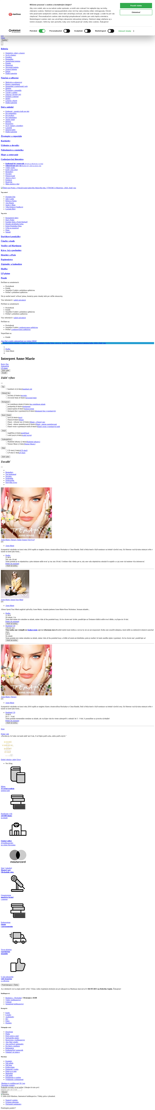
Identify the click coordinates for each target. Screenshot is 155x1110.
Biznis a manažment (12, 84)
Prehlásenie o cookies (13, 1077)
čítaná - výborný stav (37, 422)
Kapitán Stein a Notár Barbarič (16, 222)
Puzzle (4, 278)
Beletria (4, 49)
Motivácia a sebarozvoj (13, 82)
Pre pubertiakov (11, 117)
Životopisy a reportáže (13, 90)
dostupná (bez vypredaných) (46, 411)
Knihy (7, 1013)
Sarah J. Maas (10, 205)
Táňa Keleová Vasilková (14, 207)
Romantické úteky (11, 218)
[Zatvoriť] (2, 383)
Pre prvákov (9, 115)
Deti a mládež (7, 107)
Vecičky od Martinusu (11, 245)
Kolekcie (8, 180)
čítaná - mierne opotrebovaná (46, 424)
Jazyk (4, 430)
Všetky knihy (10, 168)
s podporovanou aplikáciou (28, 327)
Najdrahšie (9, 478)
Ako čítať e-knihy (11, 1042)
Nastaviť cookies (11, 1100)
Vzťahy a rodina (11, 92)
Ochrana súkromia (12, 1102)
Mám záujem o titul (12, 184)
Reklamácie (9, 1048)
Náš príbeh (9, 1063)
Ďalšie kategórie (11, 73)
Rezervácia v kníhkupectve (15, 1040)
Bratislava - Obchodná (13, 998)
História (8, 88)
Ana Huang (9, 203)
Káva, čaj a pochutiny (11, 250)
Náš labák (9, 1075)
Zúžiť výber (5, 457)
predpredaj (26, 406)
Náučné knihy (10, 130)
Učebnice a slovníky (10, 145)
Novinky (8, 174)
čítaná (21, 420)
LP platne (5, 273)
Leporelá (8, 128)
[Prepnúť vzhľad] (2, 43)
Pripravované (10, 176)
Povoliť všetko (136, 6)
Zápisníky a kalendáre (11, 264)
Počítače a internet (11, 97)
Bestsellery (9, 172)
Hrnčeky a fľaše (8, 255)
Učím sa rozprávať (12, 228)
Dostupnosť (5, 402)
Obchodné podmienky (13, 1104)
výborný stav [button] (10, 628)
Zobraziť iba (6, 393)
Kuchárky (5, 141)
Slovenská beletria (11, 67)
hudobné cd (27, 389)
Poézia (7, 71)
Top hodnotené (10, 474)
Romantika (9, 59)
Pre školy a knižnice (12, 1046)
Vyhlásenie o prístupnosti (14, 1079)
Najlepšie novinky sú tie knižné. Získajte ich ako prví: (20, 1087)
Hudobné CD (10, 626)
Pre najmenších (10, 113)
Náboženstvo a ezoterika (12, 150)
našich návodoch (20, 300)
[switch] (67, 31)
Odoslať (4, 1092)
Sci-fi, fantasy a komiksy (14, 126)
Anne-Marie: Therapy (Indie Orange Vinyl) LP (18, 540)
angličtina (25, 433)
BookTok (8, 182)
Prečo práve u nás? (12, 1036)
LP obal (22, 453)
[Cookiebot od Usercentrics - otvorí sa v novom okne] (15, 31)
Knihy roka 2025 (11, 170)
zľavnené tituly (31, 398)
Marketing (9, 1073)
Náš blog (8, 1065)
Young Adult (10, 119)
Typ (3, 387)
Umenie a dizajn (11, 101)
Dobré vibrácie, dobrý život (11, 760)
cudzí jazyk (27, 435)
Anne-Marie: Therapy (9, 697)
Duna (7, 230)
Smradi (8, 232)
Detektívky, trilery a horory (15, 53)
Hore (3, 729)
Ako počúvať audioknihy (14, 1044)
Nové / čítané (6, 415)
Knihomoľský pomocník (14, 1050)
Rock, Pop (5, 364)
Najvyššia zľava (11, 482)
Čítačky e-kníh (8, 241)
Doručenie (9, 1032)
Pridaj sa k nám (10, 1071)
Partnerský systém (11, 1069)
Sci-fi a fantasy (10, 55)
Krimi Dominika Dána (13, 226)
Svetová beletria (11, 69)
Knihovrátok (32, 630)
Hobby (7, 99)
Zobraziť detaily (124, 31)
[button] (79, 560)
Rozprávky (9, 124)
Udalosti (8, 1002)
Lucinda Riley (10, 209)
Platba (7, 1034)
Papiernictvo (7, 259)
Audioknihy (9, 1017)
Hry (2, 36)
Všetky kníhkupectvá (13, 1000)
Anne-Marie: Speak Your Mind (12, 600)
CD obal (23, 450)
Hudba (4, 269)
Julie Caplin (9, 199)
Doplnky (4, 40)
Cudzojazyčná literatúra (12, 159)
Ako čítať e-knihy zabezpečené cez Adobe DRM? (19, 341)
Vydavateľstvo (6, 439)
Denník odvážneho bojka (14, 224)
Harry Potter (9, 220)
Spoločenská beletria (12, 61)
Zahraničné (5, 366)
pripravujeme (29, 409)
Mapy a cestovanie (9, 154)
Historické (9, 65)
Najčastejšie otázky (12, 1038)
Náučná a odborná (9, 78)
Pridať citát (5, 734)
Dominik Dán (10, 197)
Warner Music (29, 444)
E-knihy (8, 1015)
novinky (24, 395)
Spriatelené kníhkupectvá (14, 1004)
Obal (3, 448)
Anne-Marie (9, 546)
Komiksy (8, 57)
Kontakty (8, 1061)
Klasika (8, 63)
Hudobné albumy (33, 442)
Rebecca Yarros (11, 201)
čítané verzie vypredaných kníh (49, 426)
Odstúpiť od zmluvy (12, 1052)
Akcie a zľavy (10, 178)
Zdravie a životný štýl (13, 94)
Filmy (3, 38)
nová (20, 417)
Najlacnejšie (9, 480)
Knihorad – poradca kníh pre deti (17, 111)
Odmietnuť (136, 12)
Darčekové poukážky (11, 236)
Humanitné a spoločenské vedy (16, 86)
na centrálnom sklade (37, 404)
